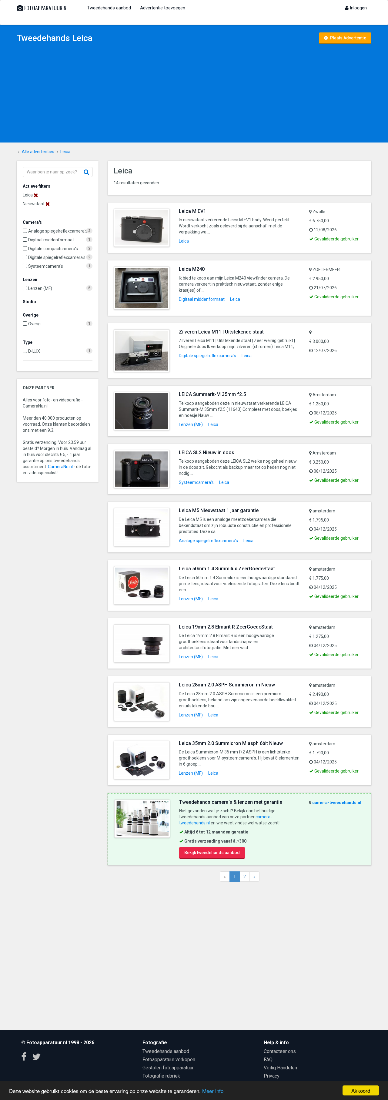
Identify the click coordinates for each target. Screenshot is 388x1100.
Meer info (212, 1091)
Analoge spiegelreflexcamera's (57, 231)
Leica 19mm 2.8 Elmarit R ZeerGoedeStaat (226, 627)
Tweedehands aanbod (109, 8)
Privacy (271, 1076)
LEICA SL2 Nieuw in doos (206, 452)
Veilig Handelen (280, 1068)
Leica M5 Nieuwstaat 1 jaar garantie (219, 510)
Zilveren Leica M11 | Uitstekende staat (221, 332)
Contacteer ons (280, 1051)
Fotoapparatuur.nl (46, 8)
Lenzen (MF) (40, 288)
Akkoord (360, 1090)
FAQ (268, 1059)
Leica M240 (192, 269)
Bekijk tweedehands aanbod (212, 852)
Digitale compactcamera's (53, 248)
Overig (34, 323)
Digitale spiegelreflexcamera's (56, 257)
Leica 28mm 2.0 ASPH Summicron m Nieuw (227, 685)
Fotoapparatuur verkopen (168, 1059)
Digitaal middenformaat (51, 239)
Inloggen (358, 8)
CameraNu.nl (60, 466)
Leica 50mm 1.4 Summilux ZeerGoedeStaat (227, 569)
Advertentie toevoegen (162, 8)
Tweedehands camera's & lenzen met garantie (230, 802)
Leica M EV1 (192, 211)
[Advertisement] (194, 94)
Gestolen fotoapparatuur (168, 1068)
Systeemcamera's (45, 266)
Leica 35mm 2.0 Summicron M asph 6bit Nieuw (231, 743)
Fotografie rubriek (161, 1076)
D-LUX (34, 351)
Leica (184, 241)
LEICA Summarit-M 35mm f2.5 (212, 394)
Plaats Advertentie (347, 37)
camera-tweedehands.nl (336, 802)
